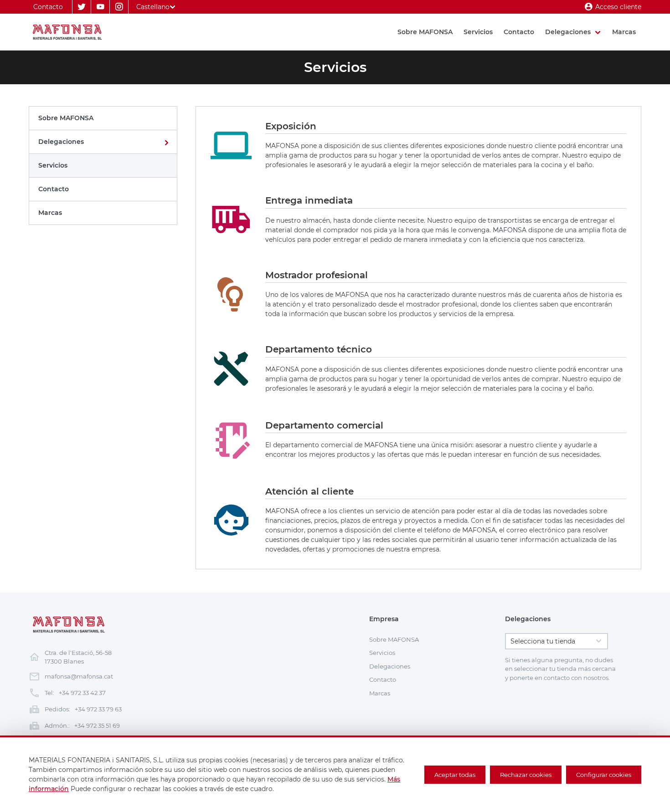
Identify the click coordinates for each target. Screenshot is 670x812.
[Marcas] (103, 213)
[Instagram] (119, 7)
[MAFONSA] (68, 31)
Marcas (624, 32)
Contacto (48, 7)
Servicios (478, 32)
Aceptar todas (454, 774)
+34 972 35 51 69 (97, 725)
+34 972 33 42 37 (82, 692)
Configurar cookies (603, 774)
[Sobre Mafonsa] (103, 118)
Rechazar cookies (525, 774)
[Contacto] (103, 189)
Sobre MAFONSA (425, 32)
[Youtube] (100, 7)
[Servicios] (103, 165)
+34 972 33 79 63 (98, 709)
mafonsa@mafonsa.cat (79, 676)
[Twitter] (81, 7)
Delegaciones (568, 32)
